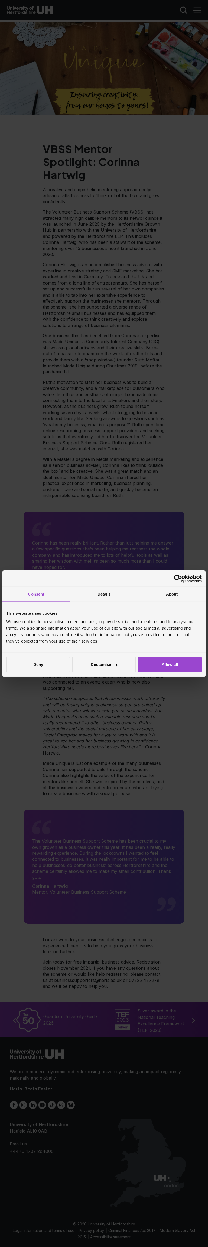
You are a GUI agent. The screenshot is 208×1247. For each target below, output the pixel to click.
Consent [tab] (36, 594)
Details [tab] (104, 594)
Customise (101, 664)
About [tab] (172, 594)
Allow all (170, 664)
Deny (38, 664)
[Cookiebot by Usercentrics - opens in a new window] (178, 578)
